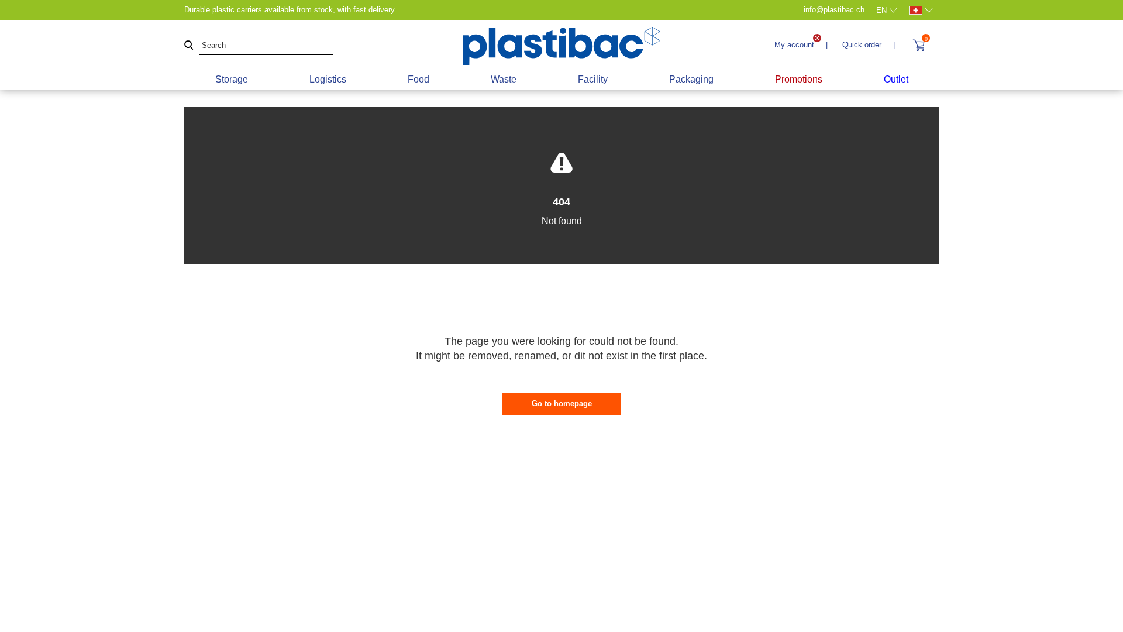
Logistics (327, 79)
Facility (593, 79)
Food (418, 79)
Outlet (896, 79)
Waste (503, 79)
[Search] (189, 46)
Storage (231, 79)
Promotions (798, 79)
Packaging (691, 79)
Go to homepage (562, 403)
